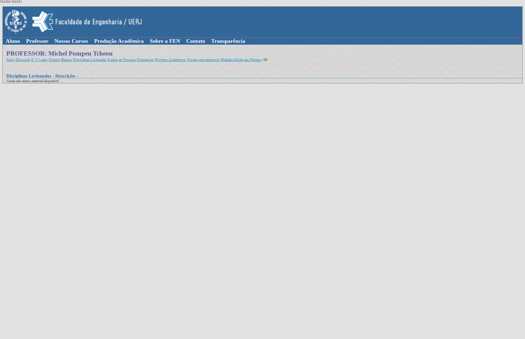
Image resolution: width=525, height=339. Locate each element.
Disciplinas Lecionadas (90, 60)
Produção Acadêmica (119, 41)
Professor (37, 41)
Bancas (67, 60)
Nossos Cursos (71, 41)
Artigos (54, 60)
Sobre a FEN (165, 41)
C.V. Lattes (40, 60)
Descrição (23, 60)
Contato (196, 41)
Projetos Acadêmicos (171, 60)
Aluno (13, 41)
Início (10, 60)
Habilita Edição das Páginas (241, 60)
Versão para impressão (203, 60)
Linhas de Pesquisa (122, 60)
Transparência (228, 41)
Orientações (145, 60)
